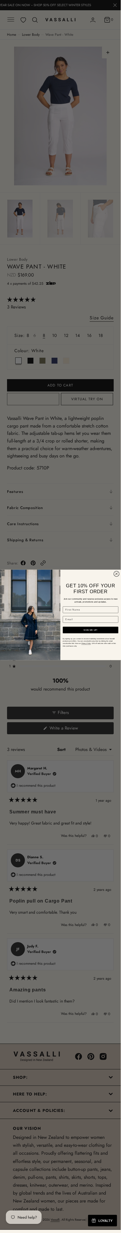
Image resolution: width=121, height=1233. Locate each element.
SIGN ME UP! (90, 630)
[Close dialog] (116, 574)
